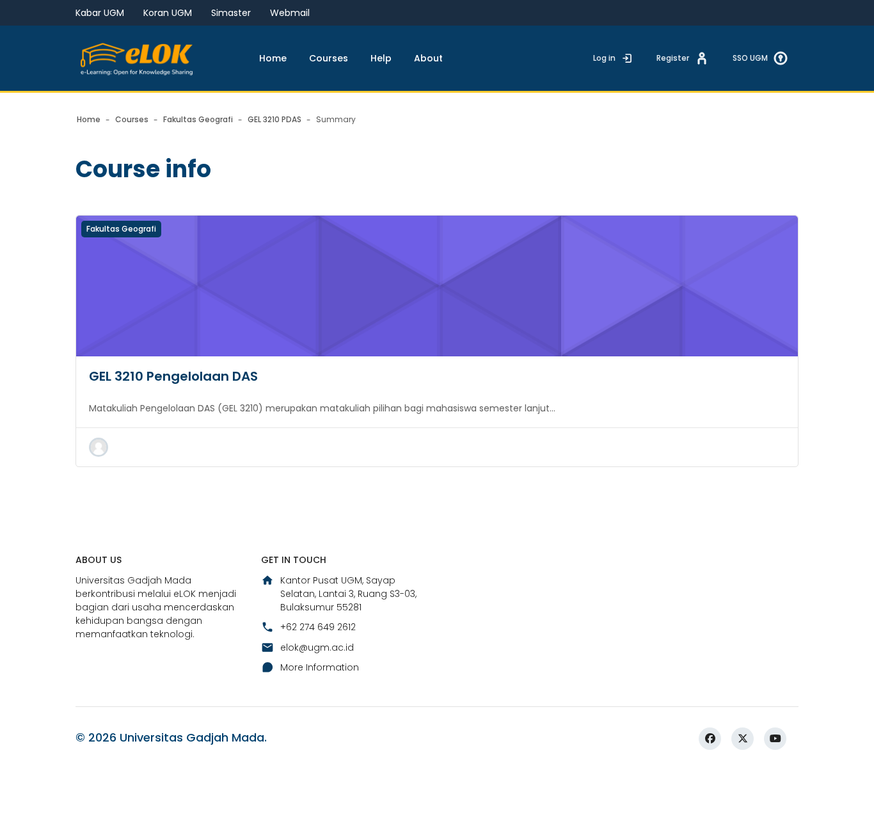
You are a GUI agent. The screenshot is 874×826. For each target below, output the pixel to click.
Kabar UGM (99, 12)
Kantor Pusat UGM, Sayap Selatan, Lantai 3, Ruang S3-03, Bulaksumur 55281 (348, 594)
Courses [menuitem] (328, 58)
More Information (319, 667)
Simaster (231, 12)
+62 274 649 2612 (318, 627)
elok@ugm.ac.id (317, 647)
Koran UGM (167, 12)
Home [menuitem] (273, 58)
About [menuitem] (428, 58)
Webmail (290, 12)
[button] (98, 447)
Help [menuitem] (381, 58)
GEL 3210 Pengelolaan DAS (173, 376)
